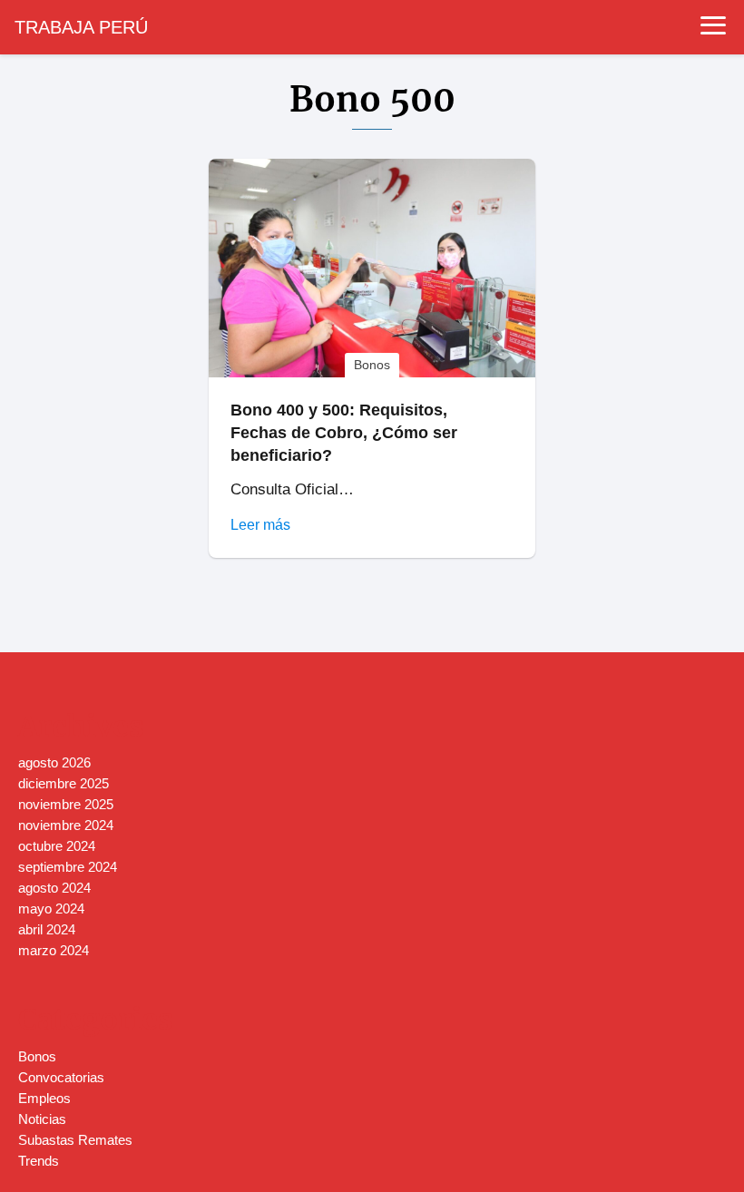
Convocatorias (61, 1077)
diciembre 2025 (63, 783)
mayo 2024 (51, 908)
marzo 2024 (53, 950)
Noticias (42, 1119)
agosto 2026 (54, 762)
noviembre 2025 (65, 804)
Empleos (44, 1098)
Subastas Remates (75, 1140)
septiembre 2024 (67, 866)
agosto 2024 (54, 887)
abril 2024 (46, 929)
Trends (38, 1160)
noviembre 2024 (65, 825)
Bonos (37, 1056)
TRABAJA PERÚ (81, 27)
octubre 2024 (56, 846)
